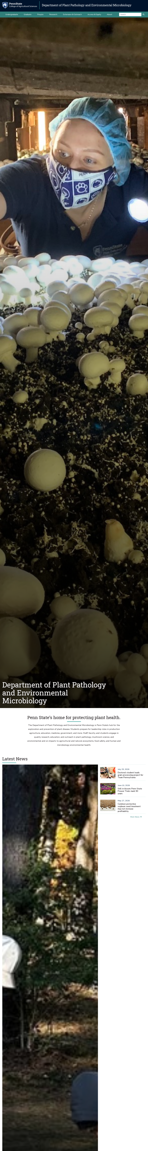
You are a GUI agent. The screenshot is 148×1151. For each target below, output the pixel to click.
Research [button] (53, 14)
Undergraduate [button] (11, 14)
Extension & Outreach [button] (72, 14)
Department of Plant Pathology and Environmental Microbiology (86, 5)
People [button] (40, 14)
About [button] (109, 14)
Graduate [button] (27, 14)
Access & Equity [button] (94, 14)
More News (134, 817)
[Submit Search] (143, 14)
